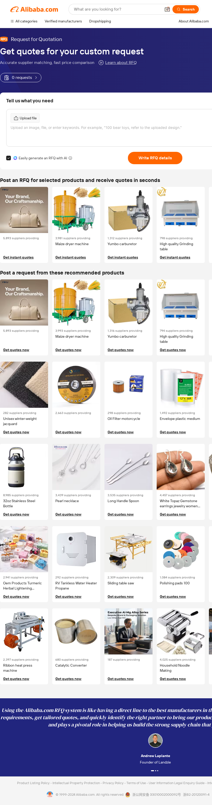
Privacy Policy (113, 783)
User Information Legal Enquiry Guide (177, 783)
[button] (167, 9)
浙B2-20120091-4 (196, 794)
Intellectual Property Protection (76, 783)
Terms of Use (136, 783)
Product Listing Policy (33, 783)
